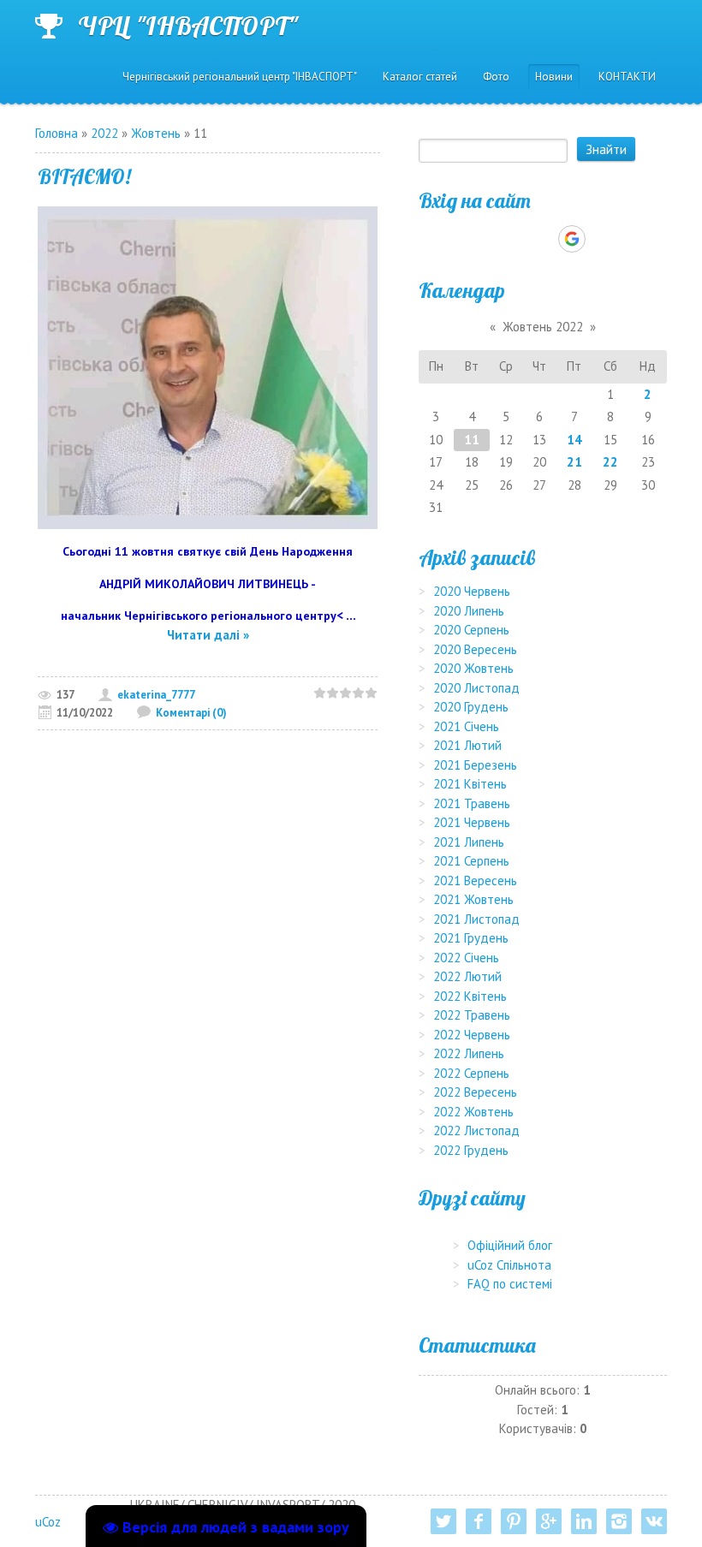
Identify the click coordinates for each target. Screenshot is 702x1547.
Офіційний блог (509, 1245)
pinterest (513, 1521)
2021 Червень (471, 822)
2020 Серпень (471, 630)
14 (574, 439)
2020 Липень (468, 611)
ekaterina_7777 (156, 694)
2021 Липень (468, 842)
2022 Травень (471, 1015)
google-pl (549, 1521)
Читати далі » (208, 635)
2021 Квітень (470, 784)
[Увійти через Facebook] (542, 239)
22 (610, 462)
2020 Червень (471, 591)
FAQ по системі (509, 1284)
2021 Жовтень (473, 899)
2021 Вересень (475, 880)
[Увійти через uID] (513, 239)
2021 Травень (471, 803)
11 (471, 439)
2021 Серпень (471, 861)
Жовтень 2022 (543, 326)
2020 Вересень (475, 649)
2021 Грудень (471, 938)
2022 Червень (471, 1034)
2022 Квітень (470, 996)
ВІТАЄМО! (84, 176)
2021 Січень (466, 726)
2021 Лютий (467, 745)
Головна (56, 133)
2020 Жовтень (473, 668)
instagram (619, 1521)
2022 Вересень (475, 1092)
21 (574, 462)
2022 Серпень (471, 1073)
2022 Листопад (476, 1130)
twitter (443, 1521)
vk (654, 1521)
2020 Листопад (476, 688)
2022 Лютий (467, 976)
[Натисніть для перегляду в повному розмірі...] (208, 366)
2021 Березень (475, 765)
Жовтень (156, 133)
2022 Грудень (471, 1150)
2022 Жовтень (473, 1112)
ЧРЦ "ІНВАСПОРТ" (188, 25)
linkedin (584, 1521)
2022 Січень (466, 957)
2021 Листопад (476, 919)
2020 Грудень (471, 707)
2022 (104, 133)
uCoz (48, 1522)
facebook (478, 1521)
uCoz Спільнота (509, 1265)
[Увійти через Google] (572, 239)
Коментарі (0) (191, 712)
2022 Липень (468, 1053)
